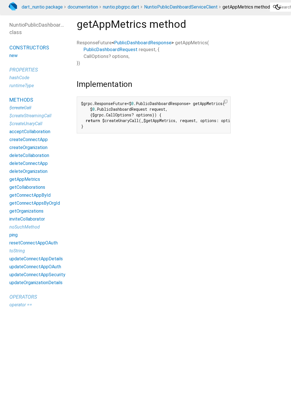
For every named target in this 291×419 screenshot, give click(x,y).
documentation (83, 7)
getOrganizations (26, 211)
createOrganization (28, 147)
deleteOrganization (28, 171)
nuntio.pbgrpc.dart (121, 7)
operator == (20, 304)
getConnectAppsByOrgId (34, 203)
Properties (23, 70)
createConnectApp (28, 139)
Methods (21, 100)
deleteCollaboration (29, 155)
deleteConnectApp (28, 163)
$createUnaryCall (25, 123)
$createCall (20, 107)
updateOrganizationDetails (36, 282)
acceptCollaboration (29, 131)
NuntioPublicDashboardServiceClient (181, 7)
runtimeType (21, 85)
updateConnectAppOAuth (35, 266)
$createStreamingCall (30, 115)
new (13, 55)
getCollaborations (27, 187)
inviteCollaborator (27, 219)
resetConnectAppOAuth (33, 243)
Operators (23, 297)
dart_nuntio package (42, 7)
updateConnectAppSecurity (37, 274)
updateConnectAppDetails (36, 258)
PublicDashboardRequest (111, 49)
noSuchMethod (24, 227)
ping (13, 235)
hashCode (19, 77)
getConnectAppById (30, 195)
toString (17, 251)
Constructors (29, 48)
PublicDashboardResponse (142, 42)
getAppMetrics (24, 179)
